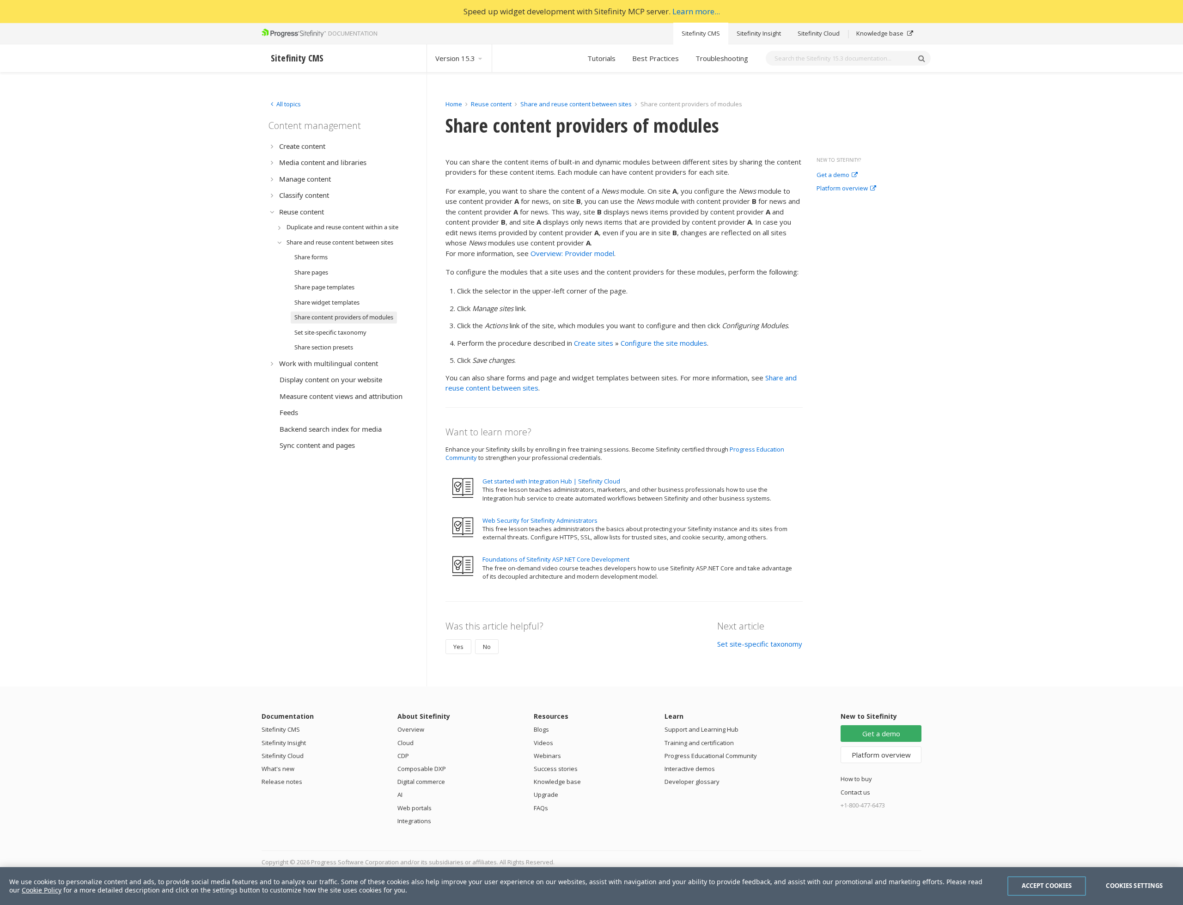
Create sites (593, 343)
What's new (278, 768)
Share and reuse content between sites (576, 104)
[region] (591, 886)
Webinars (547, 756)
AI (399, 794)
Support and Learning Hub (701, 729)
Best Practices (655, 58)
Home (453, 104)
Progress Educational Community (711, 756)
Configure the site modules (664, 343)
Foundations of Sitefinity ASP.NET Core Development (555, 559)
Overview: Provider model (572, 253)
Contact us (855, 792)
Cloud (405, 743)
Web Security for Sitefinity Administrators (540, 520)
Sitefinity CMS (701, 33)
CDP (403, 756)
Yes (458, 646)
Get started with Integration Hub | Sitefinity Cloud (551, 481)
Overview (410, 729)
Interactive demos (690, 768)
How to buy (856, 779)
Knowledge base (880, 33)
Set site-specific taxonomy (759, 643)
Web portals (414, 808)
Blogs (541, 729)
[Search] (921, 58)
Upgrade (546, 794)
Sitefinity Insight (759, 33)
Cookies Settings (1134, 885)
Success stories (556, 768)
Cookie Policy (41, 890)
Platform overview (842, 188)
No (487, 646)
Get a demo (833, 175)
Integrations (414, 821)
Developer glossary (692, 781)
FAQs (541, 808)
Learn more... (696, 11)
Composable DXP (421, 768)
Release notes (282, 781)
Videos (543, 743)
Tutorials (601, 58)
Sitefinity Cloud (819, 33)
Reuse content (491, 104)
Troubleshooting (721, 58)
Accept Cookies (1047, 885)
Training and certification (699, 743)
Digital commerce (421, 781)
